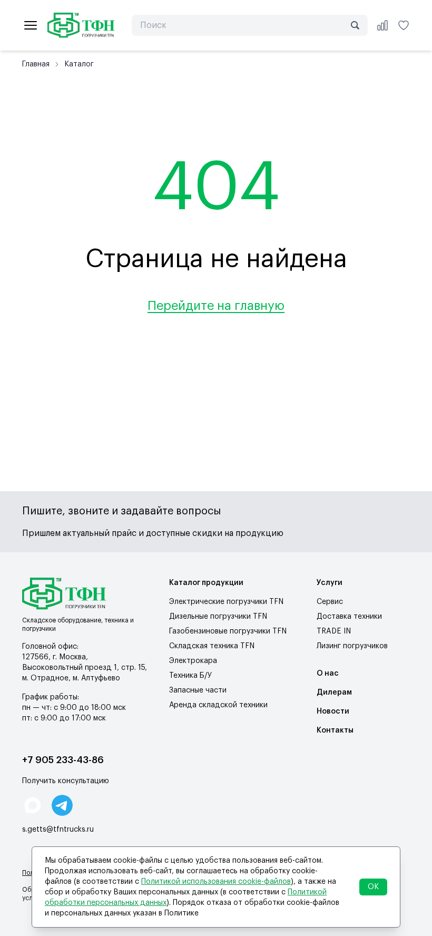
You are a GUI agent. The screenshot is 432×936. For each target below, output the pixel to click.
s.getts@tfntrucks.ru (58, 829)
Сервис (330, 602)
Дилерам (334, 692)
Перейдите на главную (216, 305)
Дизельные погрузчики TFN (218, 616)
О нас (328, 673)
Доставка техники (349, 616)
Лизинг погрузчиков (352, 646)
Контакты (335, 730)
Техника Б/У (190, 675)
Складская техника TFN (211, 646)
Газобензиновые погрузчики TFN (228, 631)
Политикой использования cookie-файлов (216, 881)
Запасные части (198, 690)
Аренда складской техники (218, 705)
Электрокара (193, 661)
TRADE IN (334, 631)
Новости (333, 711)
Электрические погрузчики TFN (226, 602)
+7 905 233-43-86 (63, 760)
